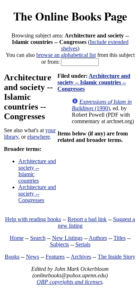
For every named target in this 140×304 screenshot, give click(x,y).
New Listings (67, 238)
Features (55, 257)
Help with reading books (33, 219)
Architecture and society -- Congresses (37, 193)
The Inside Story (116, 257)
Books (12, 257)
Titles (119, 238)
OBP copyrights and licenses (69, 282)
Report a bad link (87, 219)
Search (38, 238)
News (32, 257)
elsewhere (38, 137)
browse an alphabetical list (66, 55)
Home (17, 238)
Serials (82, 244)
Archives (81, 257)
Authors (98, 238)
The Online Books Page (70, 16)
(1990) (102, 105)
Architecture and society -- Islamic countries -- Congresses (93, 82)
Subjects (59, 244)
